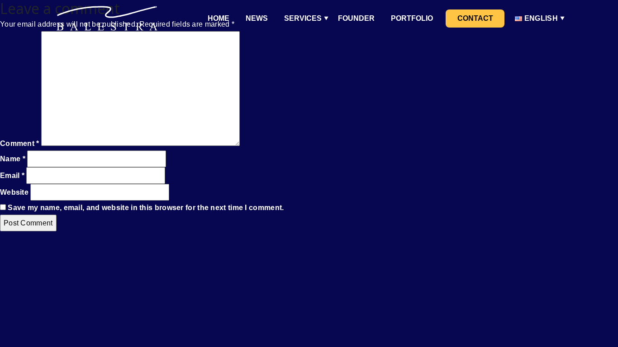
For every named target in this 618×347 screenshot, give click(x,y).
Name (12, 159)
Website (14, 192)
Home (218, 18)
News (257, 18)
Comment (19, 143)
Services (303, 18)
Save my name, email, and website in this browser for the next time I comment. (146, 207)
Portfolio (412, 18)
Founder (356, 18)
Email (12, 175)
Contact (475, 18)
